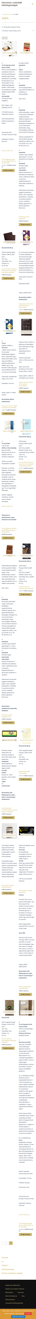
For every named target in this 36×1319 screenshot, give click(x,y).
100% (10, 14)
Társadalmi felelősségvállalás (14, 1303)
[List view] (6, 38)
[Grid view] (3, 38)
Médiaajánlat (9, 1292)
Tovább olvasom (8, 170)
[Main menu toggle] (32, 4)
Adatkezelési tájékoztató (12, 1285)
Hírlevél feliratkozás (11, 1296)
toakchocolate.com (7, 150)
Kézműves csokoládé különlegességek (12, 3)
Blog (23, 1296)
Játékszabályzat (10, 1299)
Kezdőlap (4, 14)
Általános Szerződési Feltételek (14, 1289)
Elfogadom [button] (28, 1313)
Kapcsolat (21, 1292)
